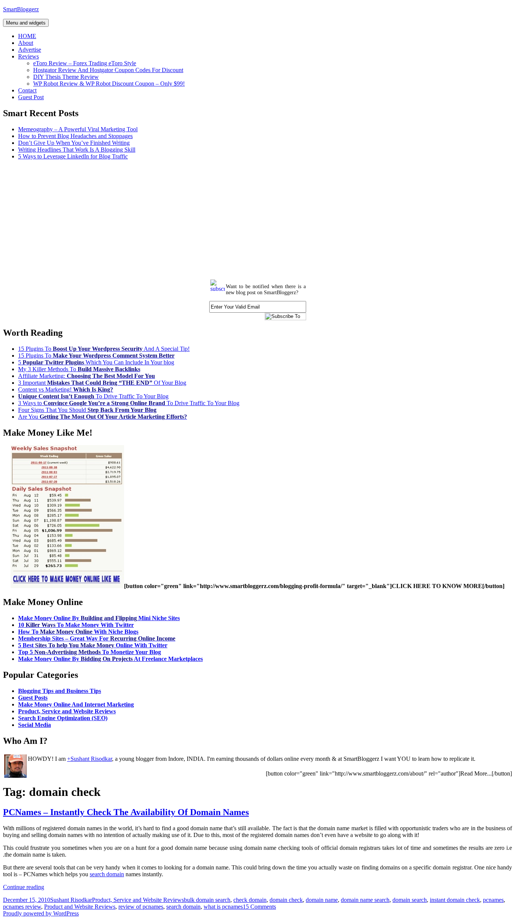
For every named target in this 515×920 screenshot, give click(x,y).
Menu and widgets (26, 23)
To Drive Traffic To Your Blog (93, 396)
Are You (102, 416)
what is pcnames (223, 906)
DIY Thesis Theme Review (66, 77)
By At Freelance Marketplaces (110, 659)
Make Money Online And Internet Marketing (76, 704)
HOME (27, 36)
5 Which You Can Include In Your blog (96, 362)
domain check (286, 900)
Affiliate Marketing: (86, 376)
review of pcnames (140, 906)
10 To (76, 625)
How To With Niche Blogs (78, 631)
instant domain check (455, 900)
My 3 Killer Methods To (79, 369)
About (25, 43)
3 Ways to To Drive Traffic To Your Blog (128, 403)
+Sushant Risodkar (89, 759)
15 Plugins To (96, 355)
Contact (27, 90)
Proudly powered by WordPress (41, 913)
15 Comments (259, 906)
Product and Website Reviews (79, 906)
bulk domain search (207, 900)
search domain (107, 874)
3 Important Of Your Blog (102, 382)
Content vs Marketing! (65, 389)
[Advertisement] (229, 219)
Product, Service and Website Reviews (67, 711)
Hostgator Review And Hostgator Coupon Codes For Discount (108, 70)
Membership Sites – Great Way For (96, 638)
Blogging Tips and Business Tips (59, 691)
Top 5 (89, 652)
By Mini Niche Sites (99, 618)
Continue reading (23, 887)
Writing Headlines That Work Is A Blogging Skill (76, 149)
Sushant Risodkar (71, 900)
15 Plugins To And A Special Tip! (104, 349)
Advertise (29, 49)
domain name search (365, 900)
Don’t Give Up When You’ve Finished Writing (74, 143)
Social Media (34, 725)
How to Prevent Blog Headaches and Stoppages (75, 136)
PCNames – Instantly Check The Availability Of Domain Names (126, 812)
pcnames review (22, 906)
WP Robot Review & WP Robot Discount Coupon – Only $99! (109, 83)
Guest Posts (33, 697)
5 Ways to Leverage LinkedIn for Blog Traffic (73, 156)
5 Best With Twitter (92, 645)
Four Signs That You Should (87, 410)
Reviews (28, 56)
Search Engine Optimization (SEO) (62, 718)
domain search (409, 900)
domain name (322, 900)
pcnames (493, 900)
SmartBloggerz (21, 9)
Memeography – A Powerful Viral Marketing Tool (78, 129)
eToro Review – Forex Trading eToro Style (84, 63)
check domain (250, 900)
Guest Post (31, 97)
